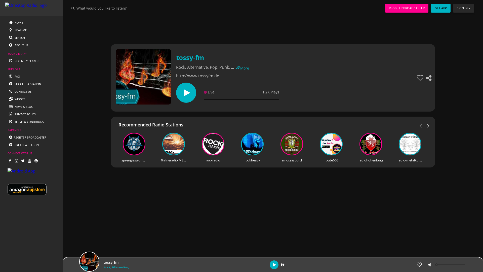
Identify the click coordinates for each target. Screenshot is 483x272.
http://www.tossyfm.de (197, 76)
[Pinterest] (36, 160)
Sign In (462, 8)
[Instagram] (16, 160)
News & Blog (23, 107)
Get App (441, 8)
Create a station (26, 145)
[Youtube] (29, 160)
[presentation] (428, 125)
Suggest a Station (27, 84)
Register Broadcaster (407, 8)
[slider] (450, 265)
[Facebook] (10, 160)
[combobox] (116, 8)
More (244, 68)
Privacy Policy (25, 114)
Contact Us (22, 91)
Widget (19, 99)
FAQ (17, 76)
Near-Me (20, 30)
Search (19, 38)
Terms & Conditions (29, 122)
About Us (21, 45)
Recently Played (26, 61)
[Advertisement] (259, 27)
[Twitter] (23, 160)
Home (18, 22)
